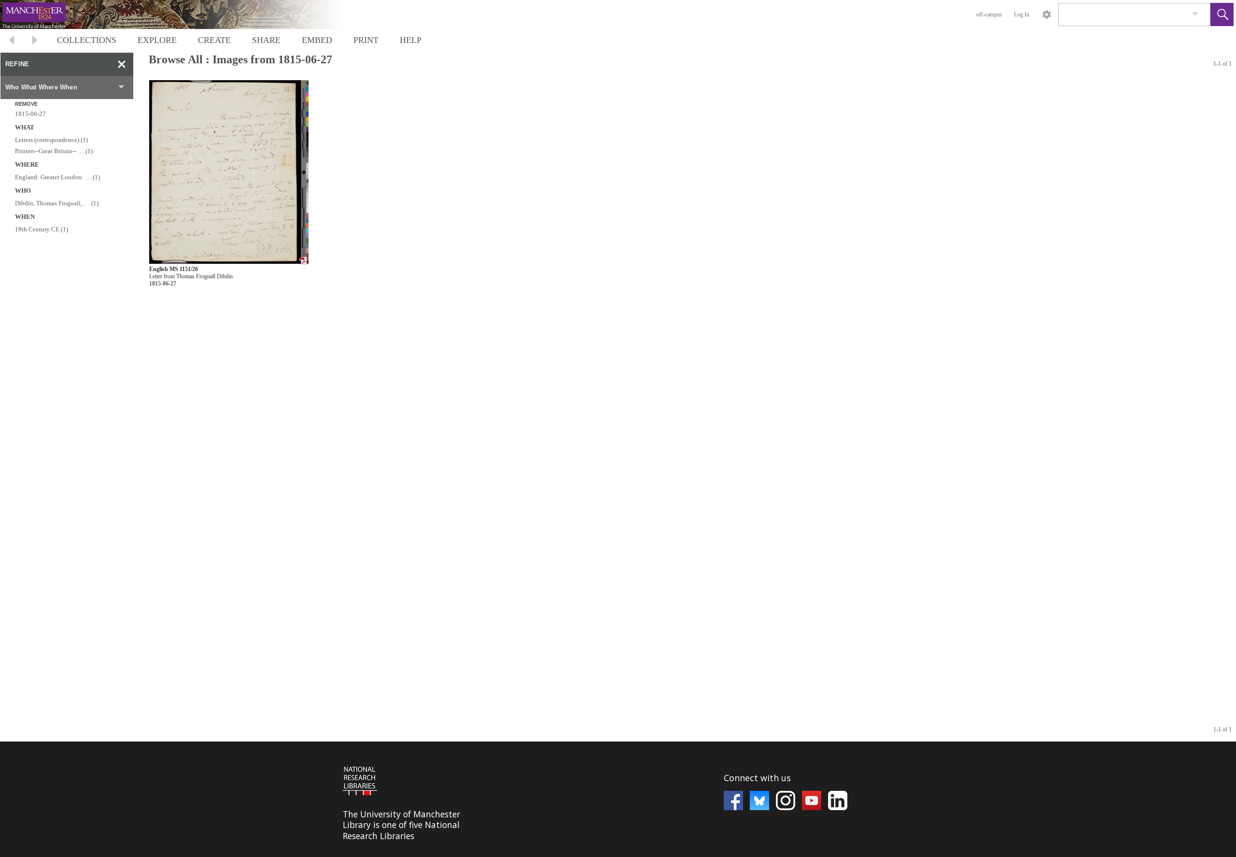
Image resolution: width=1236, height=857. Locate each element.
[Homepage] (182, 14)
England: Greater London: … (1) (57, 177)
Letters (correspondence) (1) (51, 139)
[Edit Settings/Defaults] (1046, 14)
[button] (1222, 14)
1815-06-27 (30, 113)
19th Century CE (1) (41, 229)
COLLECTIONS (86, 40)
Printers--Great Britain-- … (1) (54, 151)
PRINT (366, 40)
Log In (1021, 14)
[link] (1195, 14)
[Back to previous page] (11, 41)
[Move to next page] (34, 41)
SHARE (266, 40)
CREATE (214, 40)
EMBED (317, 40)
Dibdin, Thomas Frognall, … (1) (56, 203)
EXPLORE (157, 40)
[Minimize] (121, 64)
